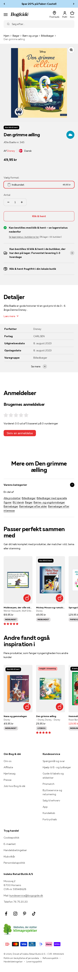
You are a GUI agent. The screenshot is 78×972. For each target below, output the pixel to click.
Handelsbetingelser (15, 850)
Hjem (6, 35)
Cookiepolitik (11, 837)
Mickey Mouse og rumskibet (50, 607)
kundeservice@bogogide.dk (26, 895)
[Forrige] (4, 4)
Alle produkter (12, 498)
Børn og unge (30, 35)
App (45, 806)
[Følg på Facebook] (6, 913)
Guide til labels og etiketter (53, 775)
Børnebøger (11, 506)
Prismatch (48, 784)
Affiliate (8, 767)
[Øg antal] (21, 202)
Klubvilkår (9, 856)
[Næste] (73, 4)
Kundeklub (49, 813)
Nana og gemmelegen (15, 716)
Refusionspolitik (50, 958)
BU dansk (18, 502)
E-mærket (10, 844)
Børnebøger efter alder (33, 506)
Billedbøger (47, 35)
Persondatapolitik (14, 862)
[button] (11, 623)
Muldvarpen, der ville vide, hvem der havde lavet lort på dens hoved (18, 607)
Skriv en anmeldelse (20, 433)
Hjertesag (9, 773)
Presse (7, 779)
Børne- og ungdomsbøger (49, 502)
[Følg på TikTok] (33, 913)
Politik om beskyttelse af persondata (21, 958)
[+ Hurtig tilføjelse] (27, 598)
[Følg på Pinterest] (24, 913)
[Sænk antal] (8, 202)
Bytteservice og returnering (52, 792)
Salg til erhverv (51, 800)
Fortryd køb (50, 819)
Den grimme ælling (46, 716)
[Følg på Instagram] (15, 913)
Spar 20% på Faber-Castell (39, 3)
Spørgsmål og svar (54, 761)
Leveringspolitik (34, 961)
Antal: (7, 195)
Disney (11, 150)
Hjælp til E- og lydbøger (57, 767)
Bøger (16, 35)
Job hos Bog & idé (14, 786)
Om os (7, 761)
